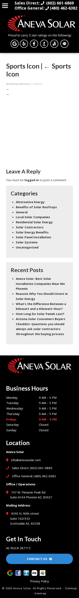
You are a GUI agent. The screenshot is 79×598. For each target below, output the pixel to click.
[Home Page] (39, 23)
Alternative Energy (30, 202)
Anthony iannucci (18, 84)
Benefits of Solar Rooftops (36, 207)
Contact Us (37, 559)
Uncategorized (27, 247)
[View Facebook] (34, 43)
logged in (32, 180)
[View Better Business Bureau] (44, 43)
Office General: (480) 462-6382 (33, 476)
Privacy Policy (39, 581)
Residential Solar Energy (34, 222)
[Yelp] (24, 43)
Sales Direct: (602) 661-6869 (31, 468)
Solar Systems (27, 242)
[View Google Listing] (14, 43)
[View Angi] (54, 43)
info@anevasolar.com (26, 460)
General (22, 212)
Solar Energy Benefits (32, 232)
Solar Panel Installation (33, 237)
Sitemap (71, 588)
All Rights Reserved (47, 588)
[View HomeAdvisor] (64, 43)
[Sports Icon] (39, 131)
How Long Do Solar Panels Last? (40, 314)
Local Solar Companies (33, 217)
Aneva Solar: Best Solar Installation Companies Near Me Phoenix (40, 284)
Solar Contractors (30, 227)
